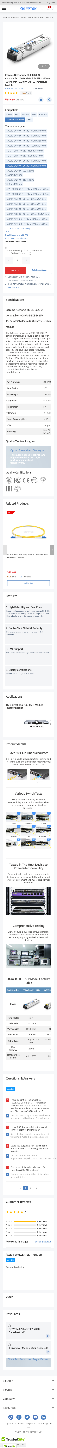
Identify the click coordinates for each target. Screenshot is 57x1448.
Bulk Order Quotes (39, 270)
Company (9, 1398)
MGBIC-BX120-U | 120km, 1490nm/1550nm (27, 219)
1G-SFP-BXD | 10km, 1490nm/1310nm (24, 155)
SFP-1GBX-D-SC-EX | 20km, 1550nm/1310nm (27, 194)
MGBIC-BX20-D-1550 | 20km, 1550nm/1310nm (19, 172)
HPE (17, 114)
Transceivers (27, 17)
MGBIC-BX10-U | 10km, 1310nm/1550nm (26, 140)
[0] (47, 8)
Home (6, 17)
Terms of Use (36, 1431)
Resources (9, 1407)
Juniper (25, 114)
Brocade (43, 114)
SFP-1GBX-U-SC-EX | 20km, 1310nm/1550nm (27, 189)
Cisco (9, 114)
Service (7, 1389)
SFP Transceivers (43, 17)
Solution (8, 1380)
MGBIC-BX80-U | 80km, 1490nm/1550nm (26, 209)
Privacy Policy (20, 1431)
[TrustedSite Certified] (13, 1441)
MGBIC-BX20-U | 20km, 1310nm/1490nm (26, 165)
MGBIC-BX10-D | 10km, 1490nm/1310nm (26, 135)
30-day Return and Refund (15, 241)
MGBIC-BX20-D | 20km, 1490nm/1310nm (26, 160)
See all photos (42, 1241)
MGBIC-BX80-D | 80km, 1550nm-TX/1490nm (27, 214)
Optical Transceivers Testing (26, 450)
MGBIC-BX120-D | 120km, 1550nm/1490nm (27, 224)
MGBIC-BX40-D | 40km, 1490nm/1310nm (26, 204)
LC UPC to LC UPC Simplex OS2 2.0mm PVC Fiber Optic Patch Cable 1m (27, 556)
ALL (10, 1088)
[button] (52, 550)
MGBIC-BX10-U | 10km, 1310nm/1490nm (26, 130)
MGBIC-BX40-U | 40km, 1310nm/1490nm (26, 199)
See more (12, 287)
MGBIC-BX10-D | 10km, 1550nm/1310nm (26, 145)
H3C (29, 119)
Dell (34, 114)
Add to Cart (15, 270)
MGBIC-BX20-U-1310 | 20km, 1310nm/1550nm (19, 181)
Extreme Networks (15, 119)
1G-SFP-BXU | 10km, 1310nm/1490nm (24, 150)
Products (15, 17)
